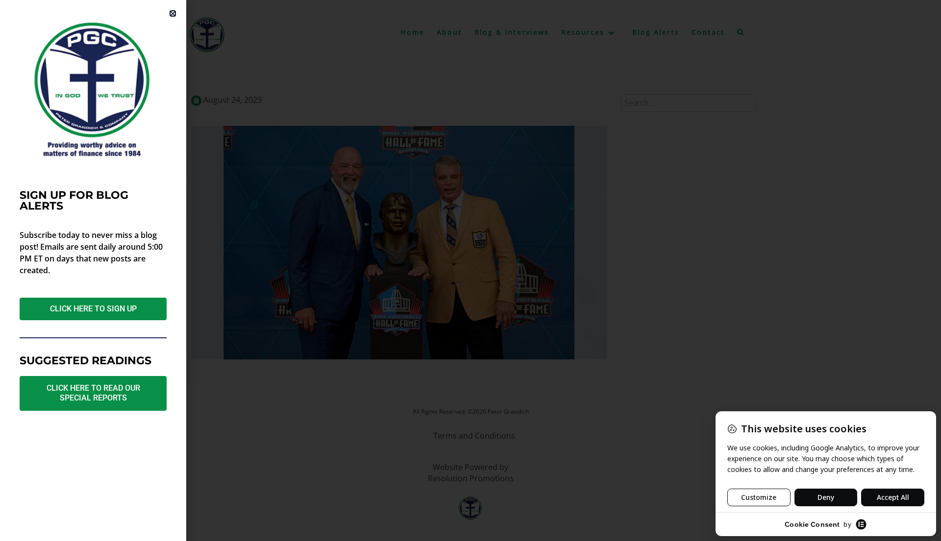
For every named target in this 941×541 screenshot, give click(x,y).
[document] (470, 270)
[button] (172, 13)
